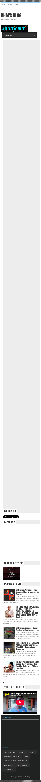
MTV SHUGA (8, 765)
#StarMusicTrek (9, 752)
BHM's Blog (11, 15)
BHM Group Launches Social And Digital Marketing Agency (27, 629)
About (10, 5)
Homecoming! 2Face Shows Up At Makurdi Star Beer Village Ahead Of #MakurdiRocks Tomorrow (27, 645)
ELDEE (33, 752)
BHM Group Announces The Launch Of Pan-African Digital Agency (27, 591)
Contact (17, 5)
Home (3, 5)
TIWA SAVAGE (22, 765)
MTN (26, 756)
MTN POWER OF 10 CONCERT (15, 761)
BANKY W (22, 752)
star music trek (9, 769)
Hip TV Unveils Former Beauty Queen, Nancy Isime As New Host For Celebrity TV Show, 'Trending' (27, 664)
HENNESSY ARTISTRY (12, 756)
